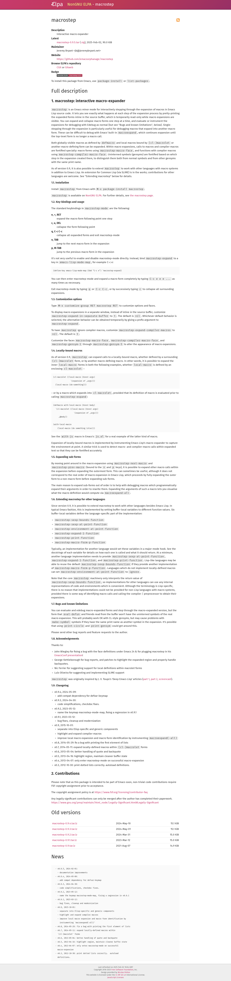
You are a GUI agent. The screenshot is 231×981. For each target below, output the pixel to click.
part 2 (154, 679)
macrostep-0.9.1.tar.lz (64, 840)
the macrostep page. (142, 195)
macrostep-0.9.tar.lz (63, 846)
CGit (59, 67)
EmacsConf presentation (68, 655)
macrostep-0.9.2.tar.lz (64, 834)
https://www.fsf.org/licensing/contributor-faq (121, 792)
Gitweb (69, 67)
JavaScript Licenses (115, 977)
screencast (165, 679)
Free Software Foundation (122, 970)
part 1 (146, 679)
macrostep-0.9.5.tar (68, 42)
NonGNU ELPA (79, 4)
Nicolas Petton (124, 972)
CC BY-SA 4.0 (121, 975)
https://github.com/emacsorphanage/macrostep (85, 59)
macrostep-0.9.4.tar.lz (64, 823)
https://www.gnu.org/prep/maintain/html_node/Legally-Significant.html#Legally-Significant (105, 802)
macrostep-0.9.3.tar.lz (64, 829)
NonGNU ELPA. (94, 195)
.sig (83, 42)
